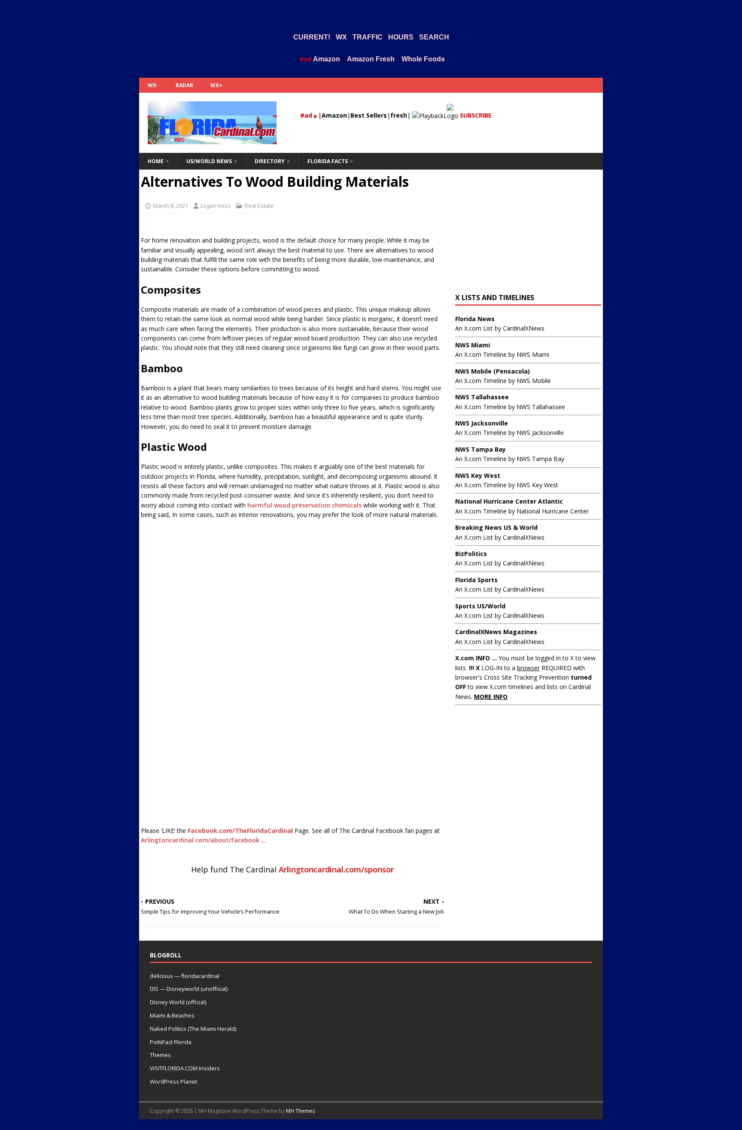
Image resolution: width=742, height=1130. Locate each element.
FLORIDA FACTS (327, 161)
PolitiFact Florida (171, 1042)
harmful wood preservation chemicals (304, 505)
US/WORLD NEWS (209, 161)
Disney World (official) (178, 1002)
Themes (160, 1055)
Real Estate (259, 206)
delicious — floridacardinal (184, 976)
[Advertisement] (371, 14)
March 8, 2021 (170, 206)
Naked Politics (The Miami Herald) (193, 1029)
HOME (156, 161)
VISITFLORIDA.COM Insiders (185, 1068)
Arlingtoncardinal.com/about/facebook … (203, 840)
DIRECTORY (270, 161)
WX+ (216, 85)
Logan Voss (216, 206)
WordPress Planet (173, 1081)
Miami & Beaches (172, 1015)
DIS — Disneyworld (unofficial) (189, 989)
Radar (184, 85)
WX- (153, 85)
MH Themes (300, 1111)
